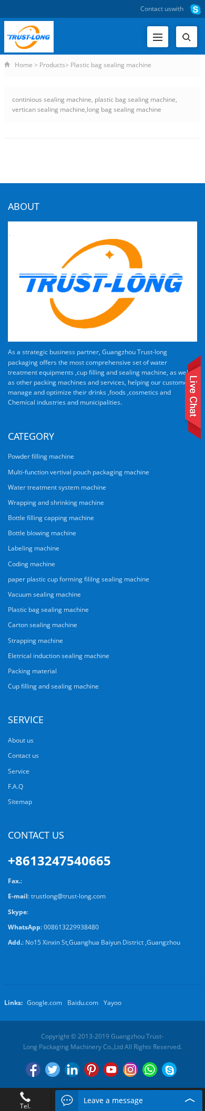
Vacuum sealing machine (44, 594)
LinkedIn (72, 1069)
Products (52, 64)
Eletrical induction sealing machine (58, 655)
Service (18, 771)
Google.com (44, 1002)
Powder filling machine (41, 456)
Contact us (155, 8)
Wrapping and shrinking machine (56, 502)
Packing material (32, 670)
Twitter (52, 1069)
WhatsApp (149, 1069)
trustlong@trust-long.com (68, 896)
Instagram (130, 1069)
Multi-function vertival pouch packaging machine (78, 472)
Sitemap (20, 801)
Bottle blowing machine (42, 532)
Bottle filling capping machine (51, 517)
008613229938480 (71, 927)
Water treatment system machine (57, 487)
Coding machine (31, 563)
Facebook (33, 1069)
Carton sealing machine (42, 624)
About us (21, 740)
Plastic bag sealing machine (110, 64)
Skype (169, 1069)
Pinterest (91, 1069)
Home (24, 64)
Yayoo (112, 1002)
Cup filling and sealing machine (53, 686)
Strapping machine (35, 640)
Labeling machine (33, 548)
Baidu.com (82, 1002)
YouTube (111, 1069)
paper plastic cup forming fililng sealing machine (78, 579)
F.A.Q (15, 786)
